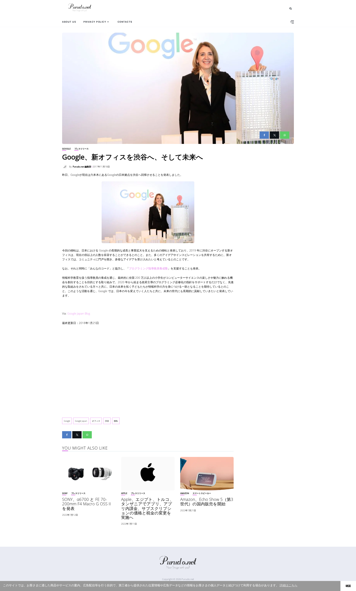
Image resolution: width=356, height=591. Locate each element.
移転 (116, 420)
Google (66, 149)
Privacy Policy (94, 21)
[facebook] (264, 135)
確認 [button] (348, 585)
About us (69, 21)
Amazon (184, 493)
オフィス (96, 420)
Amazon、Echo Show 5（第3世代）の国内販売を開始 (206, 501)
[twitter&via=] (274, 135)
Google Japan (81, 420)
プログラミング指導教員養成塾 (148, 268)
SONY (64, 493)
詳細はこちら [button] (288, 585)
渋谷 (107, 420)
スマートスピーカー (202, 493)
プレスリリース (81, 149)
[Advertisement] (148, 368)
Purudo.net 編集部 (82, 166)
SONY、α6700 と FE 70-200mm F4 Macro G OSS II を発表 (86, 503)
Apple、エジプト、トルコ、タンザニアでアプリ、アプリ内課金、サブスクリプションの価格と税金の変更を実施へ (147, 508)
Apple (124, 493)
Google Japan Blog (78, 313)
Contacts (125, 21)
